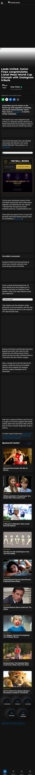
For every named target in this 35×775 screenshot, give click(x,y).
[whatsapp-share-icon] (2, 100)
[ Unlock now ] (24, 166)
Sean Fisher (15, 87)
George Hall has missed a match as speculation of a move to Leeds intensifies (16, 436)
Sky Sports (18, 219)
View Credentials (17, 89)
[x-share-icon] (6, 100)
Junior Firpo (21, 723)
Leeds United (5, 723)
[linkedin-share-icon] (14, 100)
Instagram (17, 112)
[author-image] (6, 88)
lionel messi (13, 723)
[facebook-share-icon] (10, 100)
